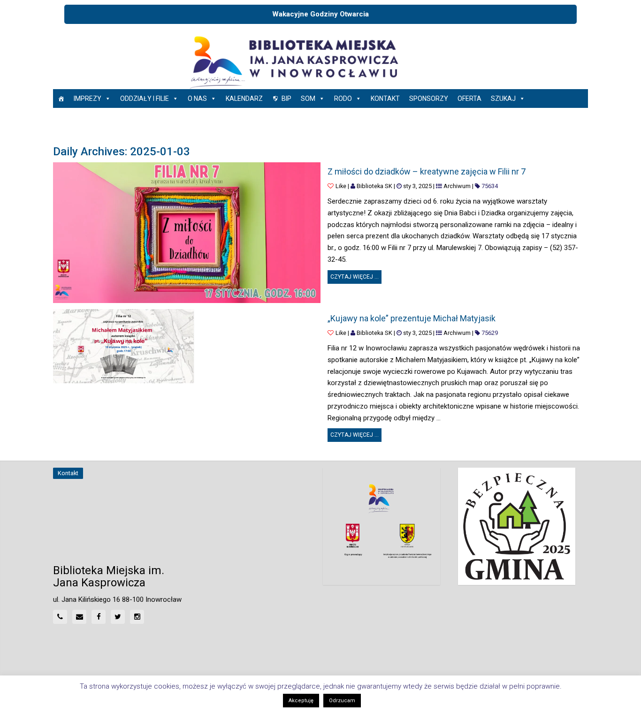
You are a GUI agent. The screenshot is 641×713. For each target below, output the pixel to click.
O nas (197, 98)
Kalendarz (244, 98)
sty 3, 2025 (417, 186)
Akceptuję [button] (301, 701)
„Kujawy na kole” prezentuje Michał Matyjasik (412, 318)
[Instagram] (137, 617)
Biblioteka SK (374, 186)
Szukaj (503, 98)
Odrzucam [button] (342, 701)
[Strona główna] (61, 98)
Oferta (469, 98)
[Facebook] (99, 617)
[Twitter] (118, 617)
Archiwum (457, 186)
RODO (343, 98)
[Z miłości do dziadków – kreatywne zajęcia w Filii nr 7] (186, 232)
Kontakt (385, 98)
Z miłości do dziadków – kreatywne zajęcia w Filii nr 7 (427, 171)
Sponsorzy (428, 98)
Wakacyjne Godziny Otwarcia (320, 14)
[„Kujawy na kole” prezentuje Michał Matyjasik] (123, 346)
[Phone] (60, 617)
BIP (286, 98)
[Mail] (79, 617)
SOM (308, 98)
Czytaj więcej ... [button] (356, 275)
